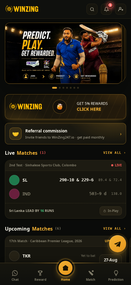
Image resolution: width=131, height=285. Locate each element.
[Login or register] (120, 9)
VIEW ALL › (114, 153)
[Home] (22, 9)
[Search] (92, 9)
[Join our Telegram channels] (117, 243)
